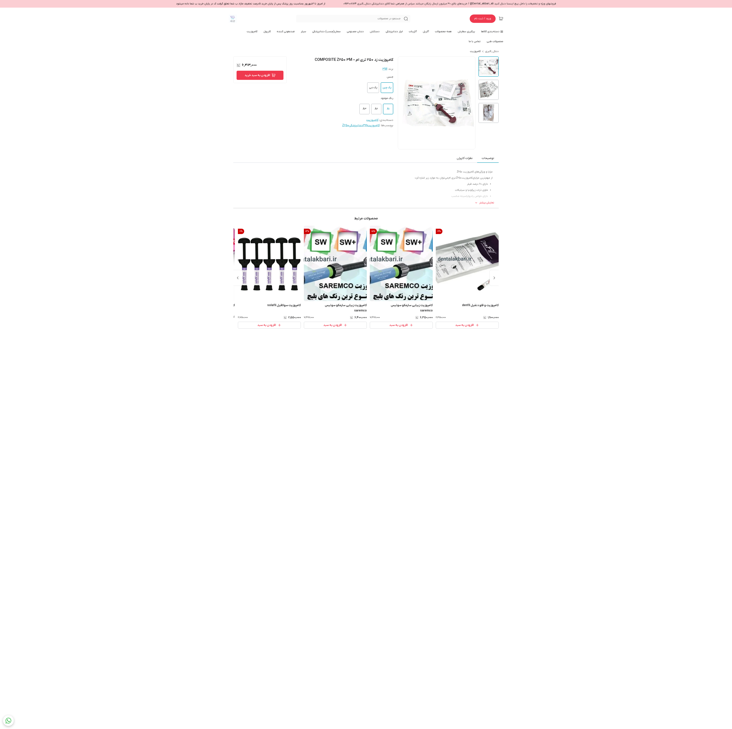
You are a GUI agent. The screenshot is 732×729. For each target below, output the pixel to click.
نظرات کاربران (465, 158)
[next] (237, 278)
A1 (388, 109)
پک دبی (373, 87)
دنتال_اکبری (492, 51)
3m (365, 125)
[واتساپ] (8, 720)
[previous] (494, 278)
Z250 (345, 125)
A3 (364, 109)
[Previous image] (403, 103)
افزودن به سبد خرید (257, 75)
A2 (376, 109)
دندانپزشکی (356, 125)
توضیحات (488, 158)
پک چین (387, 87)
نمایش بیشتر (486, 203)
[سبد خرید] (501, 18)
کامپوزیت (475, 51)
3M (384, 69)
